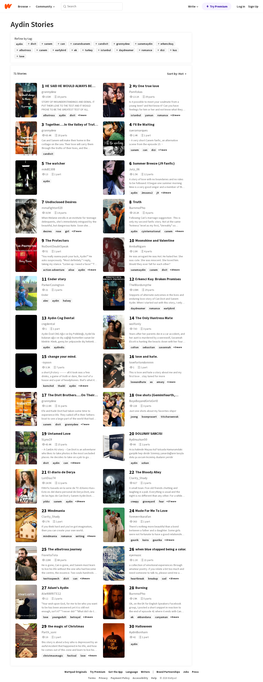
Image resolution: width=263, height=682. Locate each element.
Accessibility (140, 678)
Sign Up (253, 6)
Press (195, 672)
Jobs (186, 672)
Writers (145, 672)
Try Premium (219, 6)
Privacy (103, 678)
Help (154, 678)
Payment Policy (120, 678)
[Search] (65, 6)
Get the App (115, 672)
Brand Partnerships (168, 672)
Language (132, 672)
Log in (241, 6)
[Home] (8, 6)
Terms (92, 678)
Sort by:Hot (175, 74)
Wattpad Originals (75, 672)
